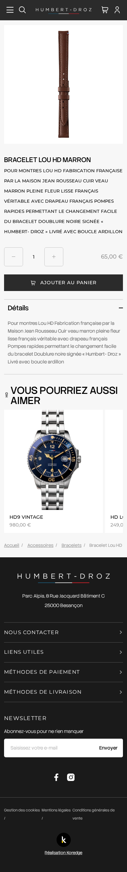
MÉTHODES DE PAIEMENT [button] (42, 672)
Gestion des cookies (22, 810)
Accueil (11, 545)
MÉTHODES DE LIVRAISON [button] (43, 692)
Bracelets (72, 545)
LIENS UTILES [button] (24, 652)
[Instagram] (71, 777)
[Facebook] (56, 777)
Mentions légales (56, 810)
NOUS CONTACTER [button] (31, 632)
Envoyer (108, 748)
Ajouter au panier (68, 283)
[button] (65, 308)
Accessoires (40, 545)
